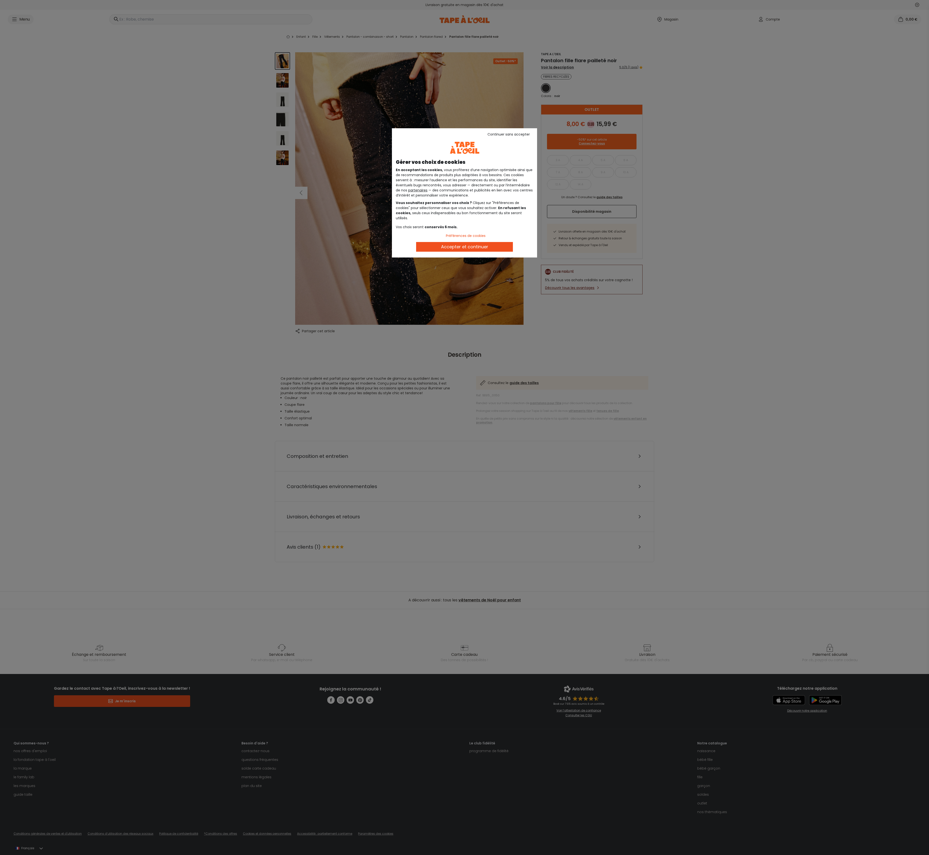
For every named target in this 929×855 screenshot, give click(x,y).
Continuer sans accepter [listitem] (508, 134)
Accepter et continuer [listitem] (464, 247)
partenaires (417, 190)
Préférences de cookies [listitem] (466, 235)
